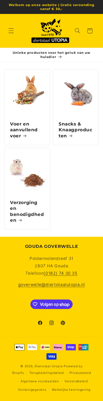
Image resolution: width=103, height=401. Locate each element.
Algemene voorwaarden (40, 381)
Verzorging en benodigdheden (27, 211)
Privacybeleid (80, 373)
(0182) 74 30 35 (60, 273)
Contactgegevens (32, 390)
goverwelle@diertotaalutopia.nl (51, 284)
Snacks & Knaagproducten (75, 129)
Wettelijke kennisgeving (71, 390)
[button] (11, 31)
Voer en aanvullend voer (24, 129)
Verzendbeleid (76, 381)
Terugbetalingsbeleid (46, 373)
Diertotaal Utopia (49, 366)
